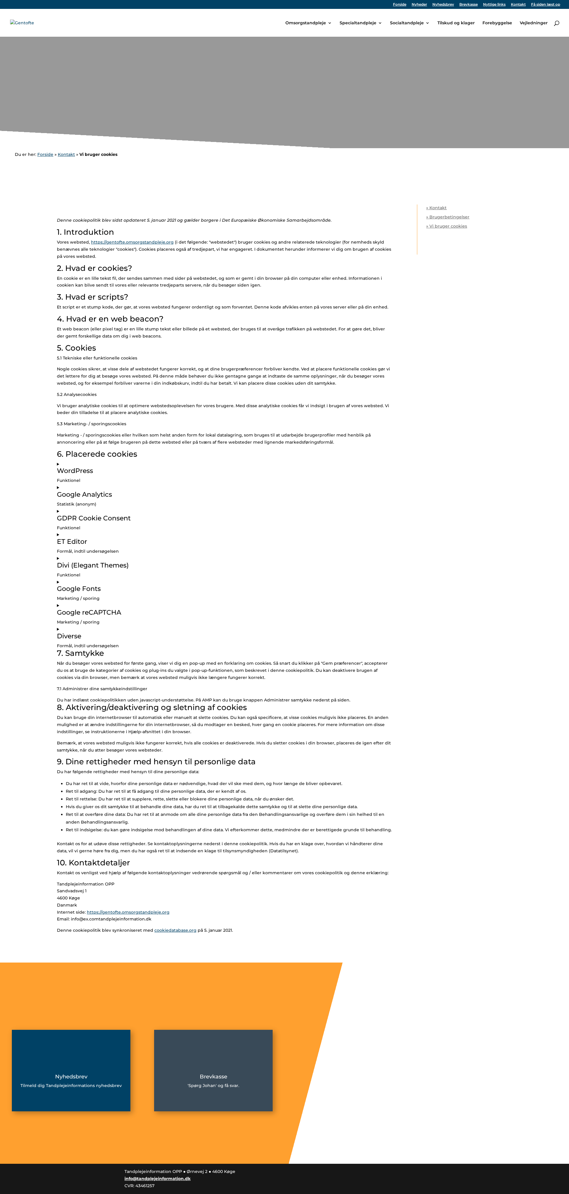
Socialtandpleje (407, 23)
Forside (399, 5)
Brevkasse (468, 5)
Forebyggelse (497, 23)
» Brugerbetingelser (447, 217)
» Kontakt (436, 207)
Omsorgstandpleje (305, 23)
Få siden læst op (545, 5)
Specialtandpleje (358, 23)
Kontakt (518, 5)
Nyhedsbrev (443, 5)
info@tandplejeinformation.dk (157, 1178)
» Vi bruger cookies (446, 226)
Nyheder (419, 5)
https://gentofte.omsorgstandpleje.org (132, 242)
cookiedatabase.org (175, 930)
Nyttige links (494, 5)
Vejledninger (534, 23)
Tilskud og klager (456, 23)
